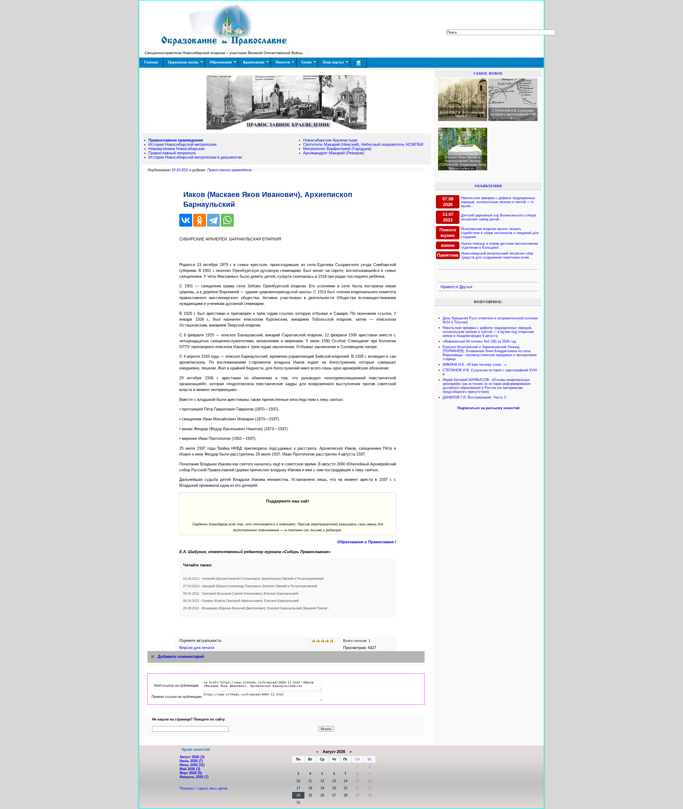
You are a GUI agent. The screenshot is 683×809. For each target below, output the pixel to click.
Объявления (488, 186)
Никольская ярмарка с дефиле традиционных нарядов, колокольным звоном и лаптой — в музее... (498, 202)
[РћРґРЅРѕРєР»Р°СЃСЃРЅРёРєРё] (199, 220)
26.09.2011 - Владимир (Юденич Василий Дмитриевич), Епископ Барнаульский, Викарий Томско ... (257, 608)
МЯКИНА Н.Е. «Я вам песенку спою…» (474, 365)
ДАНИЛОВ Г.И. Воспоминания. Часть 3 (474, 397)
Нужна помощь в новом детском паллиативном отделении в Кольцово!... (499, 245)
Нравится (449, 287)
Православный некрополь (172, 153)
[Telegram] (213, 220)
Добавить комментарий (181, 656)
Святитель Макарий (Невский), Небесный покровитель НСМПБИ (363, 144)
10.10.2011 (180, 170)
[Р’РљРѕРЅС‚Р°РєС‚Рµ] (185, 220)
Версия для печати (197, 648)
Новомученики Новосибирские (176, 149)
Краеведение (253, 62)
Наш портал (333, 62)
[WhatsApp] (227, 220)
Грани (306, 62)
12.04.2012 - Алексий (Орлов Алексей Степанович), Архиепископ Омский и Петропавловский (253, 579)
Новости (283, 62)
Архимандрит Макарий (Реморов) (333, 153)
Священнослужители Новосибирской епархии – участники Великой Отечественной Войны (224, 53)
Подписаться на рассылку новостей (488, 408)
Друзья (465, 287)
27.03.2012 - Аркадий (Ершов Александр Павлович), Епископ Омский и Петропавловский (250, 586)
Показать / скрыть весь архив (204, 788)
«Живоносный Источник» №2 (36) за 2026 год (479, 341)
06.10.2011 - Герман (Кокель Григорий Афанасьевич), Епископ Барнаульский (241, 601)
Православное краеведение (175, 140)
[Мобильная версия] (358, 63)
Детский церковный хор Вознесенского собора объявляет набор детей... (498, 217)
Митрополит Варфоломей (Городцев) (337, 149)
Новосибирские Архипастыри (330, 140)
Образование (221, 62)
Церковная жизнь (183, 62)
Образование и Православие (365, 542)
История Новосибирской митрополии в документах (195, 157)
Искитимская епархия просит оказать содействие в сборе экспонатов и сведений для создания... (500, 233)
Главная (151, 62)
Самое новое (488, 73)
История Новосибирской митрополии (182, 144)
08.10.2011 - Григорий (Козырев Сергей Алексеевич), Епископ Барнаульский (240, 593)
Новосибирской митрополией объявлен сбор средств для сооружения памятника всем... (497, 255)
